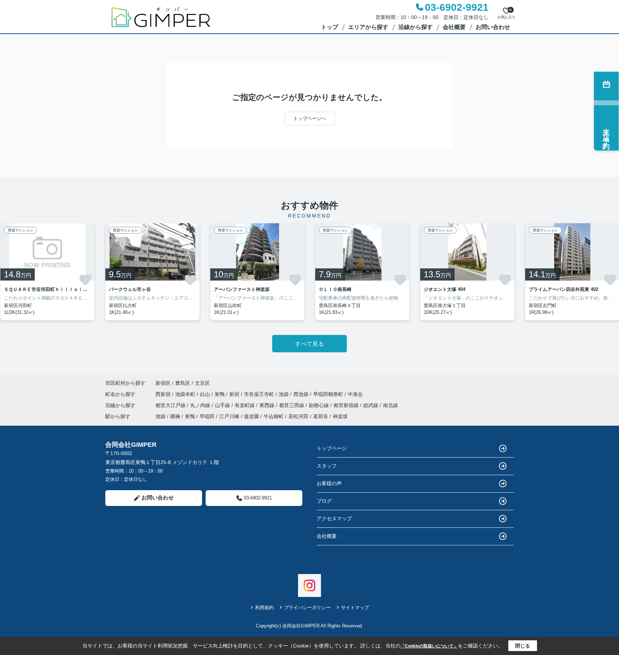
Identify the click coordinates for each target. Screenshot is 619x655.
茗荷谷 (320, 416)
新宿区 (163, 383)
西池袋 (301, 394)
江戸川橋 (229, 416)
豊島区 (182, 383)
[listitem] (152, 271)
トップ (329, 27)
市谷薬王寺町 (259, 394)
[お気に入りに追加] (85, 279)
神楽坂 (340, 416)
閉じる (522, 646)
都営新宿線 (347, 405)
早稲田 (207, 416)
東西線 (267, 405)
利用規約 (264, 607)
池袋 (284, 394)
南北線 (390, 405)
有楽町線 (245, 405)
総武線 (371, 405)
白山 (205, 394)
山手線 (223, 405)
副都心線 (319, 405)
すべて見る (309, 344)
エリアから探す (368, 27)
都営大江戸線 (171, 405)
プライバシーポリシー (307, 607)
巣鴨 (220, 394)
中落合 (355, 394)
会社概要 (454, 27)
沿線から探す (415, 27)
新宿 (235, 394)
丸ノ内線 (201, 405)
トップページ (332, 448)
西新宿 (163, 394)
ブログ (324, 501)
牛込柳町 (274, 416)
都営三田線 (292, 405)
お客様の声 (329, 483)
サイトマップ (355, 607)
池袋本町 (186, 394)
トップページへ (309, 118)
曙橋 (175, 416)
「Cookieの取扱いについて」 (429, 646)
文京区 (202, 383)
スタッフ (327, 466)
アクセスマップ (334, 518)
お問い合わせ (493, 27)
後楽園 (251, 416)
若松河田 (298, 416)
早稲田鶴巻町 (329, 394)
